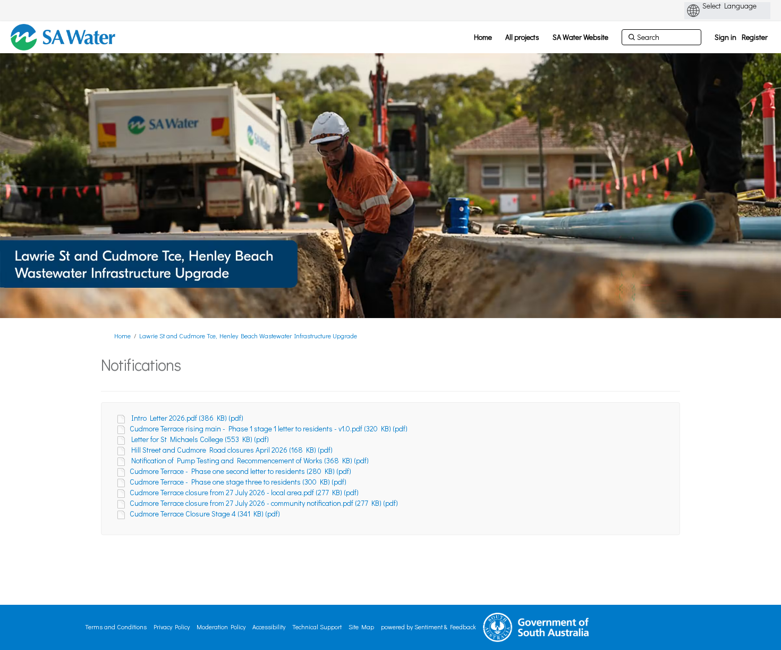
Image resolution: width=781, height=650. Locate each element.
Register (755, 37)
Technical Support (317, 626)
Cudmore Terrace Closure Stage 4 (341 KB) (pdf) (205, 514)
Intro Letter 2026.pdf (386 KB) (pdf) (187, 418)
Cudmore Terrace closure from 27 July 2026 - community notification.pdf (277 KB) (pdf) (264, 503)
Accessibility (268, 626)
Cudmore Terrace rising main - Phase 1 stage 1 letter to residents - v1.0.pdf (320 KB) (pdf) (269, 428)
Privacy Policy (172, 626)
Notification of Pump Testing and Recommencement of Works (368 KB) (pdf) (250, 460)
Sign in (725, 37)
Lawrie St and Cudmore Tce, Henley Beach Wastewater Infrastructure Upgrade (248, 335)
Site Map (361, 626)
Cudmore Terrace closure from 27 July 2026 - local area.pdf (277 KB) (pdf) (244, 492)
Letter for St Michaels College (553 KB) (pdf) (200, 439)
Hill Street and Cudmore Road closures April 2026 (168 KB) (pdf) (232, 450)
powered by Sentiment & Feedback (428, 626)
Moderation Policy (221, 626)
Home (122, 335)
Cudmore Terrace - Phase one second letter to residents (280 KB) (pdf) (240, 471)
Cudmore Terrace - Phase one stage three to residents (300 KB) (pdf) (238, 482)
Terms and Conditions (116, 626)
